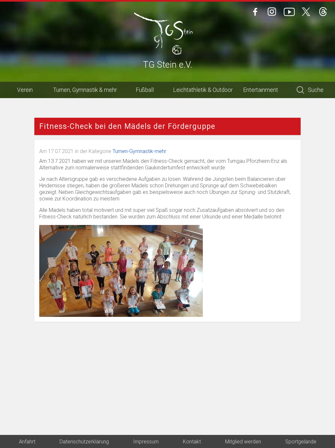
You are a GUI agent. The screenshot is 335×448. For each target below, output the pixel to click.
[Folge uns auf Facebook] (255, 12)
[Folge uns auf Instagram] (272, 12)
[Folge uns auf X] (306, 12)
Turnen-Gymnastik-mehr (139, 151)
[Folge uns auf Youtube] (289, 12)
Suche (316, 90)
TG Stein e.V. (167, 65)
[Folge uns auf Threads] (323, 12)
